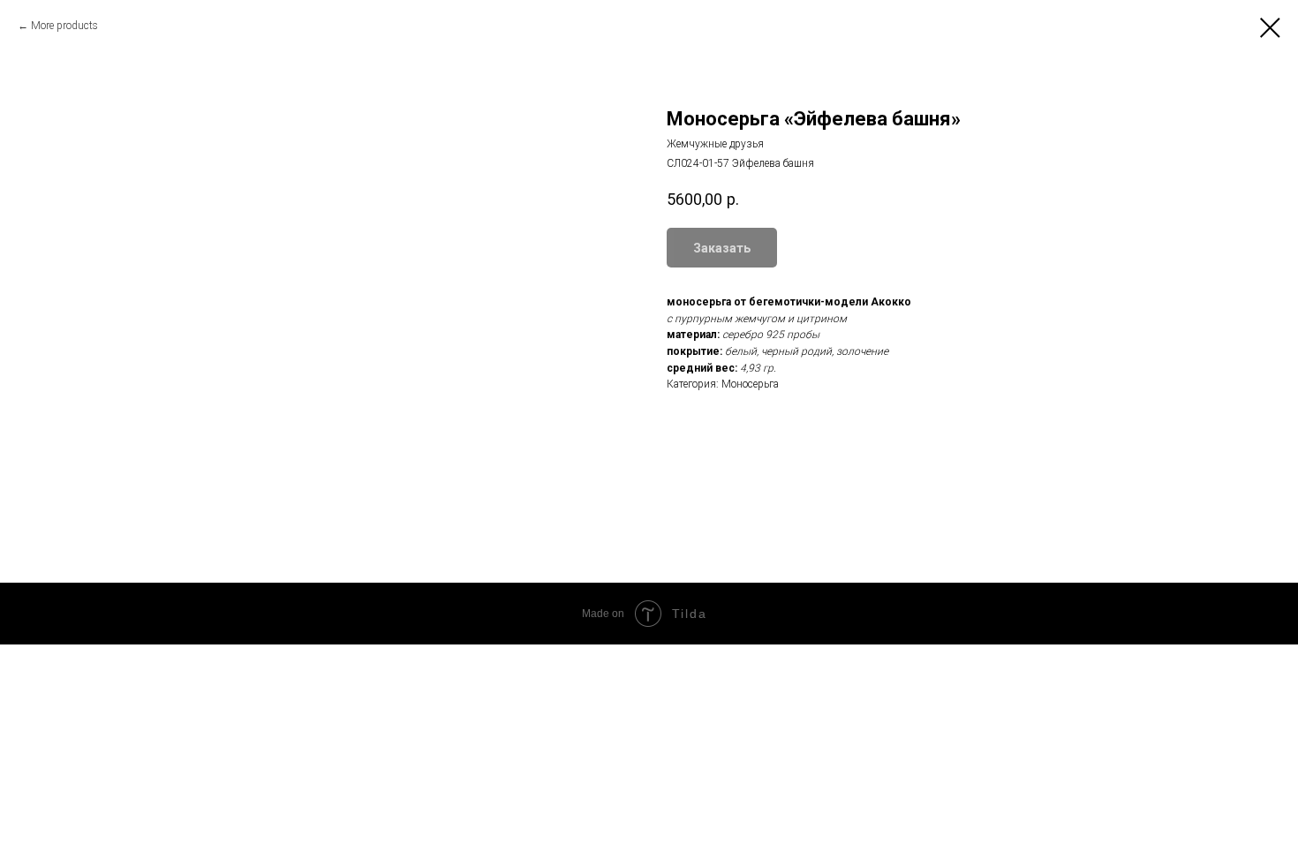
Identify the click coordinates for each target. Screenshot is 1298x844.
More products (64, 25)
